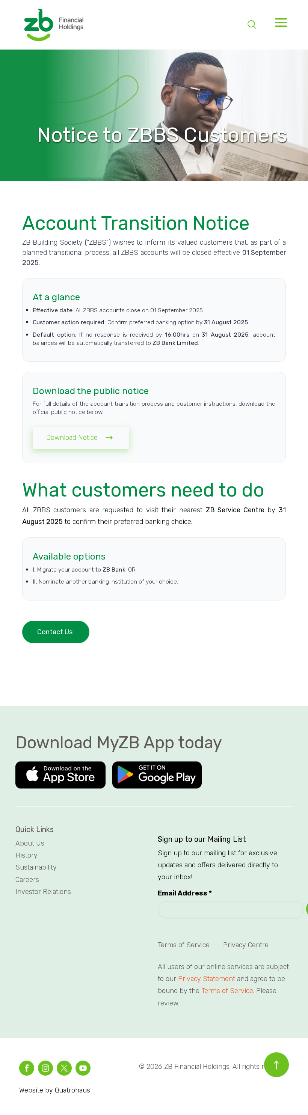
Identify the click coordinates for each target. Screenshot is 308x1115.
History (27, 855)
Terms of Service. (227, 991)
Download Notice (73, 437)
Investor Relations (43, 892)
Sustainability (37, 867)
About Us (30, 843)
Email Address (185, 893)
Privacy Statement (206, 979)
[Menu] (278, 24)
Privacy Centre (246, 945)
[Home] (53, 25)
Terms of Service (184, 945)
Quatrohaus (72, 1090)
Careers (28, 880)
